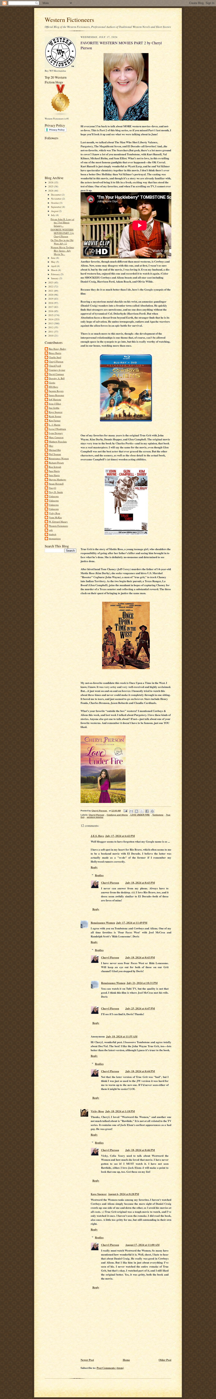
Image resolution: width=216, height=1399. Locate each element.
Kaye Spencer (55, 412)
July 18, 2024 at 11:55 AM (121, 1036)
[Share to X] (142, 811)
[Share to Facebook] (147, 811)
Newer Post (87, 1360)
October (55, 202)
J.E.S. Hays (97, 836)
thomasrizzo (55, 538)
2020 (51, 294)
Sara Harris (54, 471)
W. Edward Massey (58, 521)
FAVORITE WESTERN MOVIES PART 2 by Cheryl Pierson (62, 233)
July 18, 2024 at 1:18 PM (120, 1111)
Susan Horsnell (56, 483)
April (54, 266)
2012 (51, 327)
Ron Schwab (55, 466)
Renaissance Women (59, 458)
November (56, 198)
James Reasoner (56, 395)
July (53, 215)
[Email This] (131, 811)
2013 (51, 323)
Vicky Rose (54, 513)
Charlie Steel (55, 357)
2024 (51, 190)
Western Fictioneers (69, 19)
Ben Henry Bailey (57, 348)
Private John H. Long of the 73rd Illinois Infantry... (62, 222)
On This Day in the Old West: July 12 (62, 242)
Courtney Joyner (57, 369)
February (56, 274)
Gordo (52, 382)
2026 (51, 182)
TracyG (52, 487)
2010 (51, 335)
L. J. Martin (54, 424)
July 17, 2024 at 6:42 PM (120, 836)
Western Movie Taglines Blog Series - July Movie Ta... (62, 250)
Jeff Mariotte (55, 399)
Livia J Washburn (57, 428)
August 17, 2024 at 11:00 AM (142, 1245)
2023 (51, 282)
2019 (51, 298)
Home (126, 1360)
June (53, 257)
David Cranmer (56, 374)
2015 (51, 315)
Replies (99, 875)
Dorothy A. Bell (57, 378)
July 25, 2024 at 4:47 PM (140, 1008)
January (55, 278)
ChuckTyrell (55, 365)
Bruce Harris (55, 353)
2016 (51, 311)
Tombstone (157, 815)
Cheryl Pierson (56, 361)
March (54, 270)
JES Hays (53, 386)
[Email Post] (125, 810)
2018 (51, 302)
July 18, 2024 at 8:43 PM (140, 882)
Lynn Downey (56, 433)
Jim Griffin (54, 407)
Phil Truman (55, 454)
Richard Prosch (56, 462)
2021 (51, 290)
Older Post (165, 1360)
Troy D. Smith (56, 492)
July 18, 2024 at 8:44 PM (140, 1071)
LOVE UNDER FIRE (140, 815)
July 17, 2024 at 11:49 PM (131, 923)
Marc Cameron (56, 437)
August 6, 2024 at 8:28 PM (123, 1194)
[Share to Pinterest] (152, 811)
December (56, 194)
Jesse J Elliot (55, 403)
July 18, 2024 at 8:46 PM (140, 1150)
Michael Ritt (55, 450)
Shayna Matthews (57, 479)
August (55, 211)
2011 (51, 331)
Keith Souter (55, 416)
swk (51, 530)
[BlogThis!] (136, 811)
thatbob (52, 534)
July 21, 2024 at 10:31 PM (142, 983)
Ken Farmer (55, 420)
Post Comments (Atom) (110, 1368)
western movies (95, 817)
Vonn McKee (55, 517)
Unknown (54, 496)
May (53, 261)
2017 (51, 306)
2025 (51, 186)
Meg (51, 445)
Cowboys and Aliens (117, 815)
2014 (51, 319)
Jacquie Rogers (56, 391)
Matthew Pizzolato (58, 441)
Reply (94, 867)
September (56, 206)
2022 (51, 286)
